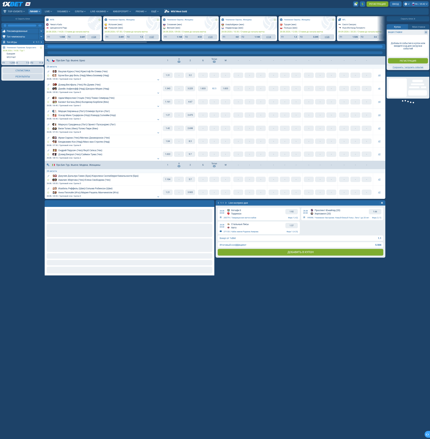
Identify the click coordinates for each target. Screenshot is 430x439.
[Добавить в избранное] (41, 47)
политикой (394, 62)
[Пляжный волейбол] (54, 46)
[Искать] (383, 47)
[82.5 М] (225, 88)
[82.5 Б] (203, 88)
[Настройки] (407, 4)
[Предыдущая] (33, 42)
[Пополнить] (362, 4)
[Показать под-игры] (158, 80)
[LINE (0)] (48, 46)
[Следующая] (41, 42)
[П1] (168, 75)
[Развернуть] (41, 25)
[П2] (190, 75)
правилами (420, 60)
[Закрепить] (48, 72)
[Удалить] (382, 203)
